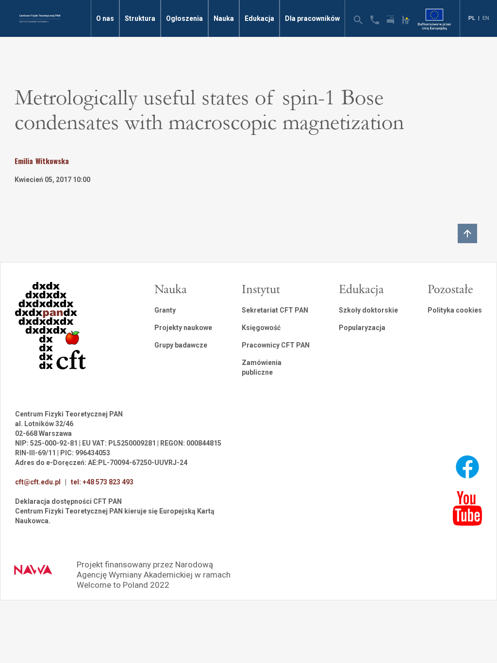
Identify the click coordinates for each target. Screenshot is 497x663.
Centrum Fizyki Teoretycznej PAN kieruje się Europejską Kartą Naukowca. (115, 516)
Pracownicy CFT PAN (276, 345)
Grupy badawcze (180, 345)
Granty (165, 310)
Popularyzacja (362, 328)
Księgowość (261, 328)
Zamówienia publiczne (262, 367)
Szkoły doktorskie (368, 310)
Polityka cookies (455, 310)
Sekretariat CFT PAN (275, 310)
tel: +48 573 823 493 (102, 482)
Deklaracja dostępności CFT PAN (68, 501)
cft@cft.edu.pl (38, 482)
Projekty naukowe (183, 328)
